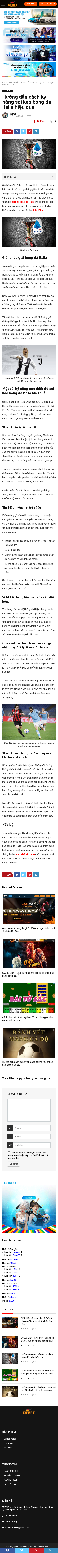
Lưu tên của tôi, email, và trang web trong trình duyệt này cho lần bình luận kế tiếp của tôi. (27, 1155)
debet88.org (39, 210)
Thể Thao (8, 1448)
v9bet (13, 1293)
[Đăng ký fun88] (29, 1206)
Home (4, 82)
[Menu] (3, 4)
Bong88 (16, 1252)
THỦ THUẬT (14, 82)
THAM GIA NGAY (48, 4)
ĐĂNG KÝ (30, 4)
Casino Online (10, 1439)
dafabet (14, 1259)
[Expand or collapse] (52, 177)
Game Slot (8, 1443)
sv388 (11, 1301)
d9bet (15, 1269)
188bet (16, 1286)
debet (13, 113)
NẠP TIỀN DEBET (11, 1480)
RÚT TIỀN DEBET (11, 1484)
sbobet (13, 1297)
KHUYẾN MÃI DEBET (12, 1475)
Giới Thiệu (32, 1547)
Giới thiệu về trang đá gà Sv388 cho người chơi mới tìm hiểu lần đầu (36, 1321)
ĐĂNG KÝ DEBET (11, 1471)
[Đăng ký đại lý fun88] (29, 17)
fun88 (13, 1280)
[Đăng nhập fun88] (29, 69)
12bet (13, 1263)
